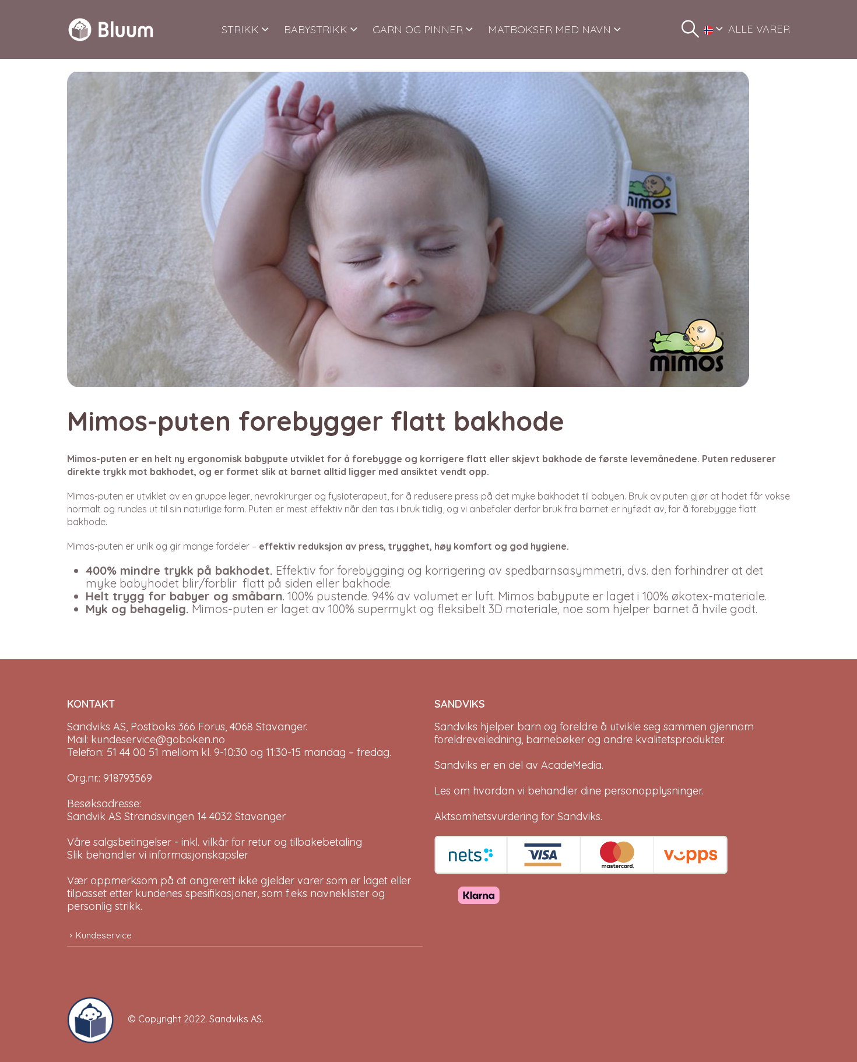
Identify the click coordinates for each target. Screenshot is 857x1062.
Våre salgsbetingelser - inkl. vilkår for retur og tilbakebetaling (214, 842)
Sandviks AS (235, 1019)
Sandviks (455, 726)
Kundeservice (104, 935)
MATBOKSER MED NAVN (549, 29)
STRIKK (240, 29)
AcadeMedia (571, 765)
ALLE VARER (759, 29)
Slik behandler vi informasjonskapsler (157, 854)
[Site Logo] (110, 29)
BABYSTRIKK (315, 29)
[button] (690, 29)
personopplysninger (652, 790)
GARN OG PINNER (418, 29)
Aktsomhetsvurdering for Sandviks (517, 816)
